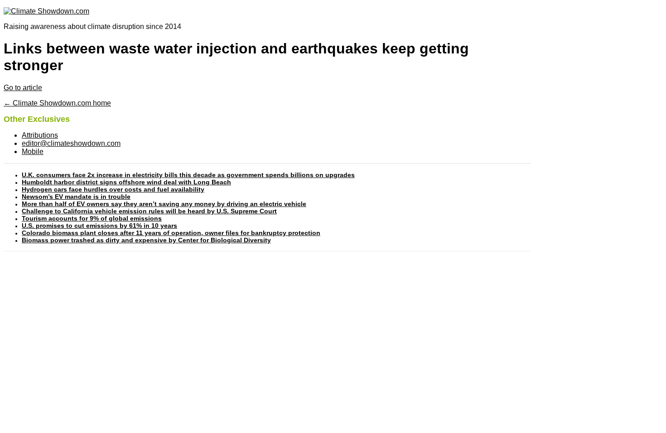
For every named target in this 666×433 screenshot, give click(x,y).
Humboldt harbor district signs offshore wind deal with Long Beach (126, 182)
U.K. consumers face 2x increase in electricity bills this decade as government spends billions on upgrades (188, 174)
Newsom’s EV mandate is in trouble (76, 196)
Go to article (23, 87)
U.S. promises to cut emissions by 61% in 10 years (99, 225)
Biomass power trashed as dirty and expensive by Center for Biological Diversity (146, 240)
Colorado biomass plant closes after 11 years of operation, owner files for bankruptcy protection (171, 232)
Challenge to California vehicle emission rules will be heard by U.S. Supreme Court (149, 211)
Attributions (40, 135)
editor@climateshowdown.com (71, 143)
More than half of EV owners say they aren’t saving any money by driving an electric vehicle (164, 203)
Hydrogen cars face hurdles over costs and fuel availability (113, 189)
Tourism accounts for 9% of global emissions (92, 218)
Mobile (32, 151)
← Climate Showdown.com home (57, 103)
